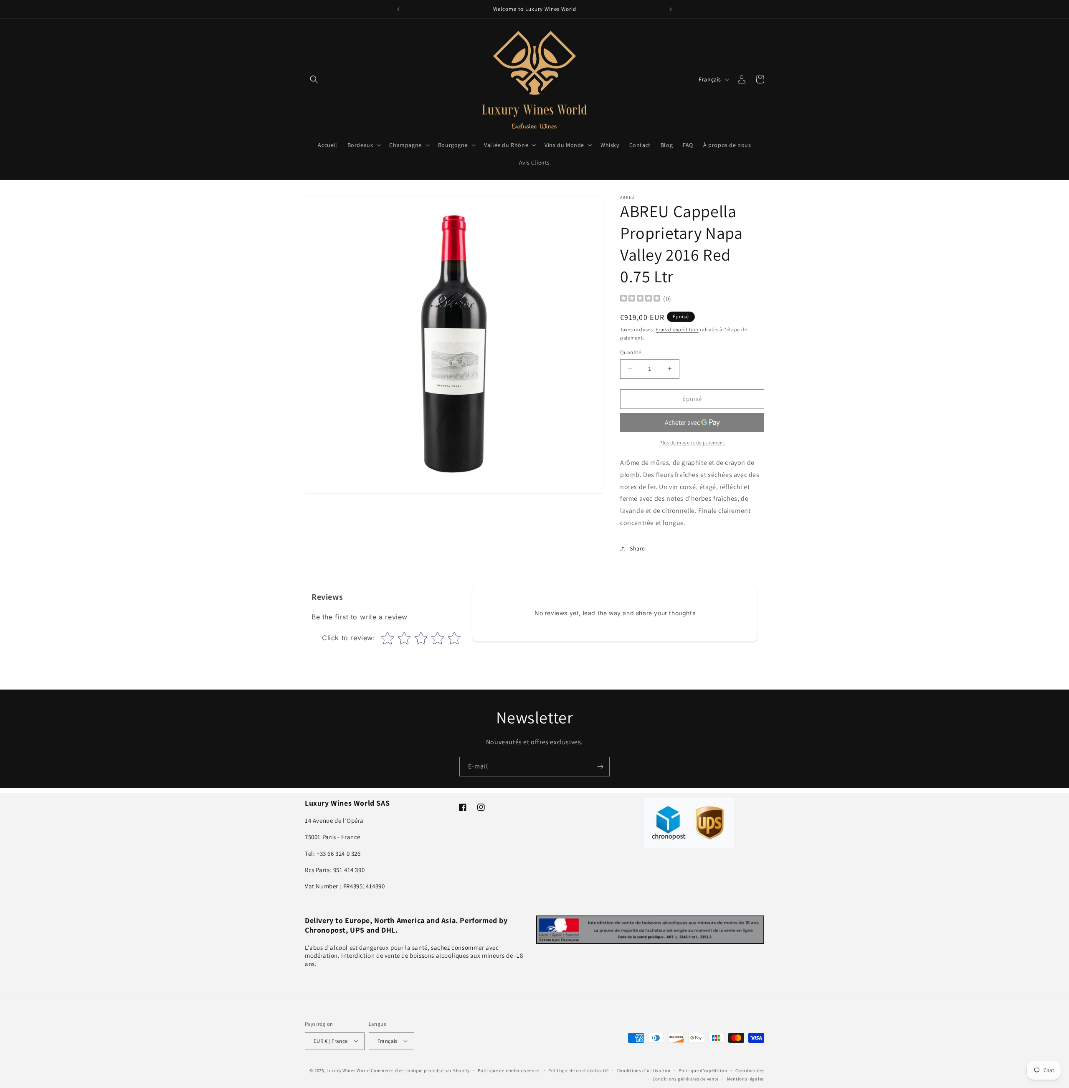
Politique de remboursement (509, 1070)
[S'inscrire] (600, 766)
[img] (640, 299)
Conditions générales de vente (686, 1078)
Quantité (630, 352)
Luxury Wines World (348, 1070)
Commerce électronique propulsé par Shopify (420, 1070)
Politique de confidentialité (578, 1070)
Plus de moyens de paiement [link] (692, 442)
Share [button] (637, 548)
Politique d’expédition (703, 1070)
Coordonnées (749, 1070)
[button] (314, 79)
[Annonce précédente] (398, 9)
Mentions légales (745, 1078)
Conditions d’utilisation (644, 1070)
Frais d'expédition (677, 329)
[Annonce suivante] (670, 9)
